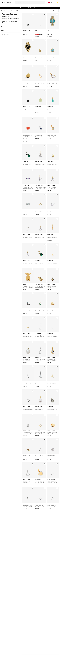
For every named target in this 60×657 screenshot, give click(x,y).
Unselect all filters (6, 34)
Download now (37, 7)
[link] (28, 32)
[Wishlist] (54, 2)
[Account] (52, 2)
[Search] (17, 2)
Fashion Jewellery (19, 10)
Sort (52, 10)
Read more (4, 22)
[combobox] (31, 2)
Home (2, 10)
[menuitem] (2, 6)
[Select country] (49, 2)
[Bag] (57, 2)
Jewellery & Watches (10, 10)
